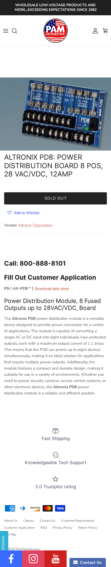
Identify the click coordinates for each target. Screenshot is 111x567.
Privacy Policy (62, 528)
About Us (11, 521)
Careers (28, 521)
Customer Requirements (77, 521)
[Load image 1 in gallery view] (55, 114)
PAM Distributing (27, 549)
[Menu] (5, 31)
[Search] (17, 31)
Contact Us (47, 521)
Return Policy (87, 528)
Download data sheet (52, 288)
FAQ (44, 528)
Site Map (10, 534)
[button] (23, 213)
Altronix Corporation (35, 225)
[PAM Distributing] (55, 31)
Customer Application (19, 528)
